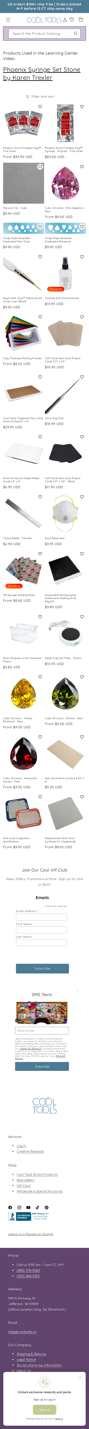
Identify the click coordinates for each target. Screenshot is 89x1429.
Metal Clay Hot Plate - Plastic (63, 658)
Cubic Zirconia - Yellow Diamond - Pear (17, 720)
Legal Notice (26, 1359)
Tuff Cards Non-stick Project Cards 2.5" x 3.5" (63, 360)
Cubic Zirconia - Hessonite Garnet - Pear (20, 780)
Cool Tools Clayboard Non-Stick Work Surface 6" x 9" (23, 420)
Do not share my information (39, 1365)
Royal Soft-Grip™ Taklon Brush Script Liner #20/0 (22, 300)
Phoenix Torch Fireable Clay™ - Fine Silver (23, 149)
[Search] (75, 33)
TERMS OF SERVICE (30, 1048)
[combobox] (44, 33)
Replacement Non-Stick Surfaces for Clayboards (60, 840)
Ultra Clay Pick (54, 418)
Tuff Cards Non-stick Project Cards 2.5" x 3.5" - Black (63, 480)
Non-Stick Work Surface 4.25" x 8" (64, 780)
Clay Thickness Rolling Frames (22, 358)
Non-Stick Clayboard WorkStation (16, 840)
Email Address (27, 911)
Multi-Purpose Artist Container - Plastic (23, 660)
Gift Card (23, 1185)
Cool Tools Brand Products (37, 1174)
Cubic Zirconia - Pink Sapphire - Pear (65, 209)
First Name (24, 924)
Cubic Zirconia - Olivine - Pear (64, 718)
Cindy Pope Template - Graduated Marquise (59, 240)
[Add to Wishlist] (40, 107)
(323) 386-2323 (28, 1276)
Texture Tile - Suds (15, 207)
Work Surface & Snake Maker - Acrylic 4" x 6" (22, 480)
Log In (21, 1146)
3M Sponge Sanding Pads (19, 595)
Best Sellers (25, 1180)
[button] (8, 19)
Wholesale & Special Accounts (40, 1191)
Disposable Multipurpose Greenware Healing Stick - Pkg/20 (61, 598)
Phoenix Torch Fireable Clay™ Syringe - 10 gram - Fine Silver (64, 149)
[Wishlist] (71, 19)
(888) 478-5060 (28, 1270)
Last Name (23, 937)
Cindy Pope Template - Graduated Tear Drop (17, 240)
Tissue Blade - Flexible (17, 538)
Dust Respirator (55, 538)
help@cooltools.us (22, 1332)
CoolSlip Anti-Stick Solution (62, 298)
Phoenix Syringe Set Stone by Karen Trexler (42, 73)
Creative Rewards (30, 1151)
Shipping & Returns (31, 1354)
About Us (24, 1371)
